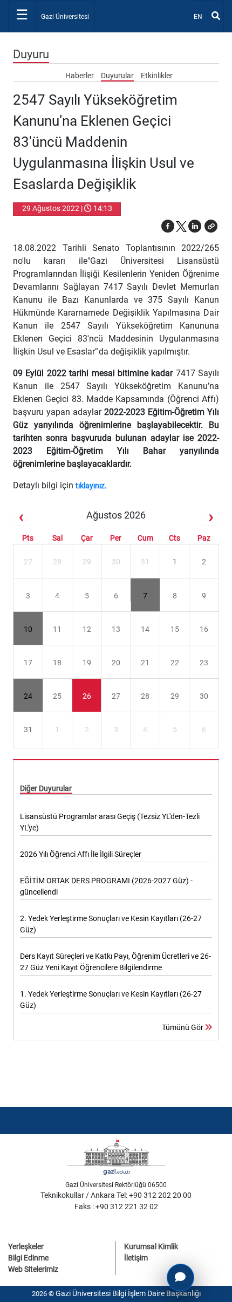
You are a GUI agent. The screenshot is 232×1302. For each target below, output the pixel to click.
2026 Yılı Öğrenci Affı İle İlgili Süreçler (80, 854)
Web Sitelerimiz (33, 1269)
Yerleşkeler (26, 1246)
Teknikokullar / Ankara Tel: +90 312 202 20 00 (116, 1195)
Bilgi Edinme (28, 1257)
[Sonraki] (211, 517)
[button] (211, 226)
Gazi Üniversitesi (65, 17)
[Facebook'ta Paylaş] (168, 226)
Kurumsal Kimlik (151, 1246)
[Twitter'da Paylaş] (181, 226)
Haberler (80, 75)
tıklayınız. (92, 485)
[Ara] (215, 16)
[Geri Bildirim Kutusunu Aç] (180, 1277)
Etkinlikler (157, 75)
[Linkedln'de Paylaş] (195, 226)
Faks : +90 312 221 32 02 (116, 1206)
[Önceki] (21, 517)
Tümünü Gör (183, 1027)
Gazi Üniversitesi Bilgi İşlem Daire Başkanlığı (128, 1293)
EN (200, 16)
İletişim (136, 1257)
